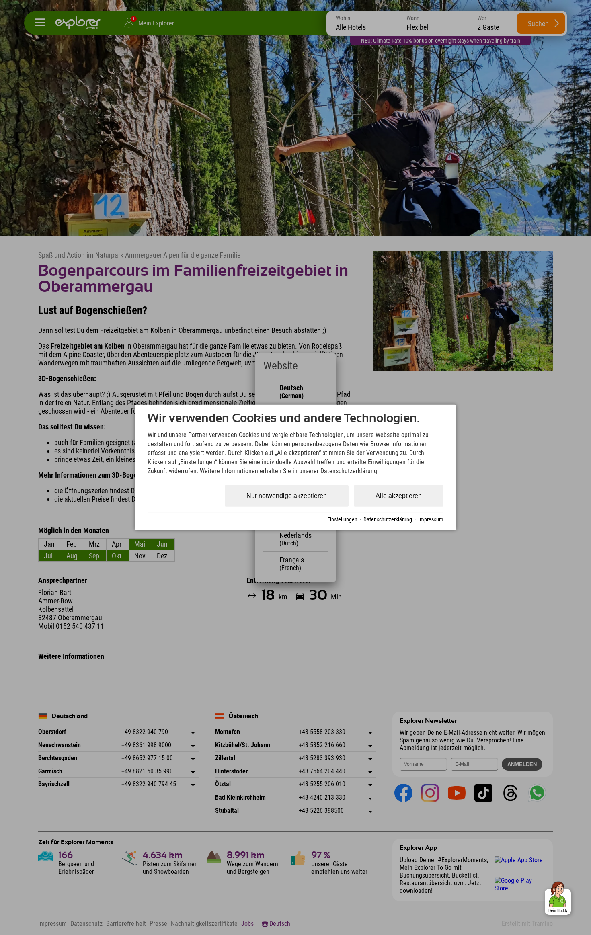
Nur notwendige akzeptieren (286, 495)
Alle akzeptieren (399, 495)
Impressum (430, 519)
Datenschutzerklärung (387, 519)
